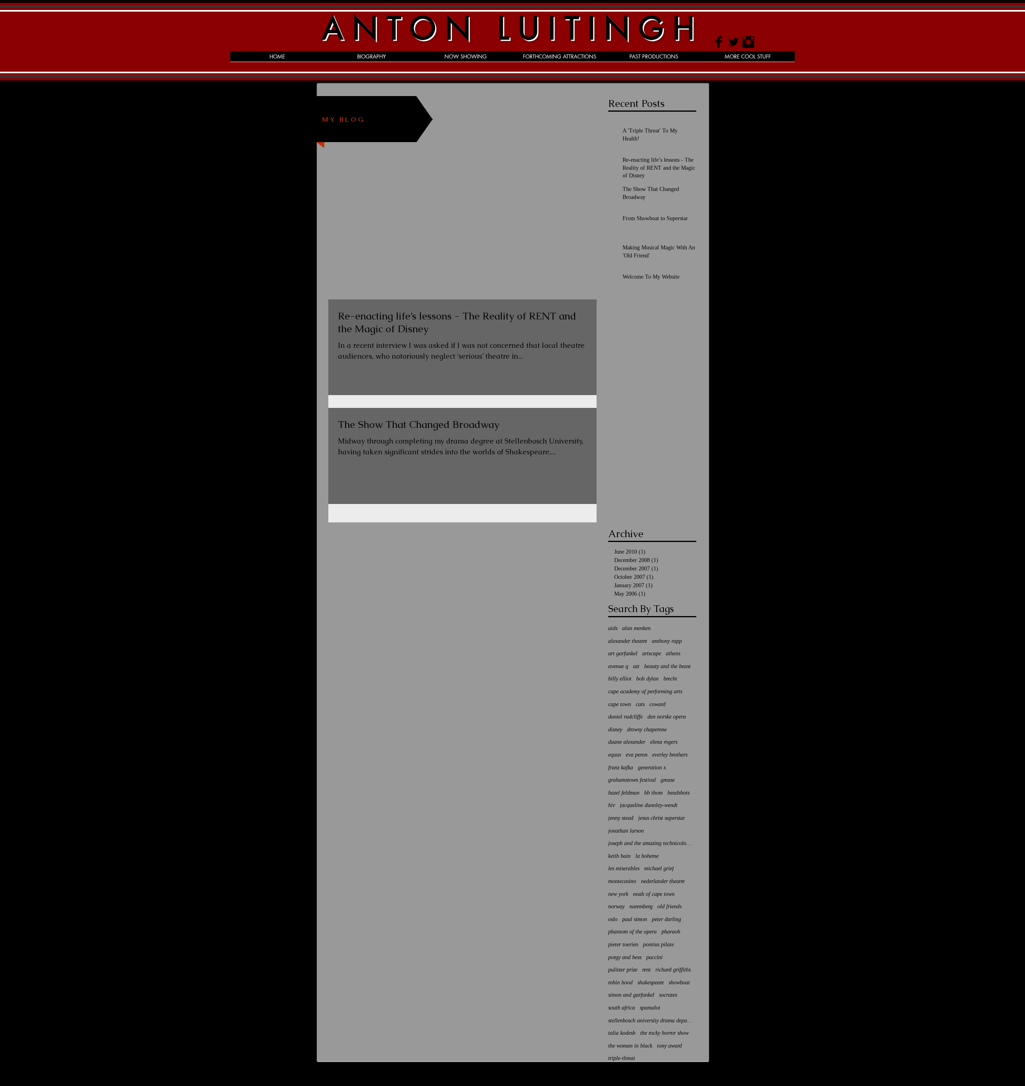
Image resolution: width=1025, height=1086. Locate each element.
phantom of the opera (632, 932)
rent (646, 970)
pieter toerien (623, 944)
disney (615, 730)
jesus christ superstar (661, 818)
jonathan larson (626, 831)
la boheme (647, 856)
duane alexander (626, 742)
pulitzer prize (622, 970)
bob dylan (647, 679)
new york (618, 894)
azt (636, 666)
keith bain (619, 856)
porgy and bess (624, 957)
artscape (651, 653)
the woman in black (630, 1046)
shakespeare (650, 983)
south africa (621, 1008)
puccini (654, 957)
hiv (611, 805)
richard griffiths (673, 970)
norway (616, 906)
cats (640, 704)
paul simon (634, 919)
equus (614, 755)
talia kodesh (621, 1033)
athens (673, 653)
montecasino (622, 881)
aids (612, 628)
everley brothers (669, 755)
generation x (652, 768)
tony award (669, 1046)
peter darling (666, 919)
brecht (670, 679)
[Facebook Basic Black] (719, 42)
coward (657, 704)
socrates (668, 995)
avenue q (618, 666)
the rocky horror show (664, 1033)
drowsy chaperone (647, 730)
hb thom (653, 793)
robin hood (620, 983)
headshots (678, 793)
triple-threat (621, 1058)
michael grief (659, 868)
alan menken (636, 628)
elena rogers (663, 742)
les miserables (623, 868)
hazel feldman (623, 793)
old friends (669, 906)
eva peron (636, 755)
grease (668, 780)
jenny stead (620, 818)
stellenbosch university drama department (650, 1021)
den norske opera (666, 717)
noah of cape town (654, 894)
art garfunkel (622, 653)
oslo (612, 919)
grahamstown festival (632, 780)
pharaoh (670, 932)
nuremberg (641, 906)
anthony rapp (667, 641)
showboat (679, 983)
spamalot (650, 1008)
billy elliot (619, 679)
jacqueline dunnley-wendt (648, 805)
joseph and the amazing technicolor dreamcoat (650, 843)
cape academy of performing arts (645, 692)
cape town (619, 704)
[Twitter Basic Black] (734, 42)
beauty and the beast (667, 666)
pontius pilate (658, 944)
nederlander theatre (663, 881)
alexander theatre (627, 641)
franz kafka (620, 768)
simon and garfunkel (631, 995)
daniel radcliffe (625, 717)
